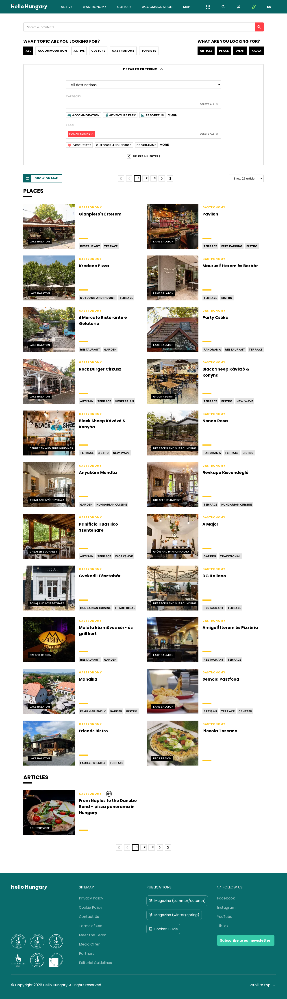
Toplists (148, 51)
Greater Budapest (167, 500)
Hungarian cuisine (111, 504)
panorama (212, 349)
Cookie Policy (90, 907)
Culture (98, 51)
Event (240, 51)
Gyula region (163, 396)
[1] (121, 178)
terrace (111, 246)
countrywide (40, 828)
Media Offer (89, 944)
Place (224, 51)
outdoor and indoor (97, 298)
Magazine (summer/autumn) (180, 900)
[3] (170, 178)
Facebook (226, 898)
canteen (245, 711)
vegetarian (124, 401)
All (28, 51)
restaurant (90, 246)
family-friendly (93, 711)
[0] (129, 178)
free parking (231, 246)
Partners (86, 953)
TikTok (222, 925)
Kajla (256, 51)
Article (206, 51)
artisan (86, 401)
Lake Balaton (40, 241)
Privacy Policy (91, 898)
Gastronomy (123, 51)
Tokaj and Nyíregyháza (47, 500)
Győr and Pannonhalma (171, 551)
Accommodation (52, 51)
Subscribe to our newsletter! (246, 940)
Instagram (226, 907)
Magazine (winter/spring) (176, 914)
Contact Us (89, 916)
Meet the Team (92, 935)
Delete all (207, 104)
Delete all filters (146, 156)
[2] (162, 178)
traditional (230, 556)
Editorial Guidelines (95, 962)
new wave (245, 401)
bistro (252, 246)
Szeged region (40, 655)
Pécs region (162, 758)
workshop (124, 556)
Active (79, 51)
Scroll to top (259, 985)
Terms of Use (90, 925)
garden (110, 349)
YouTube (224, 916)
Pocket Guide (166, 929)
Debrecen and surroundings (51, 448)
